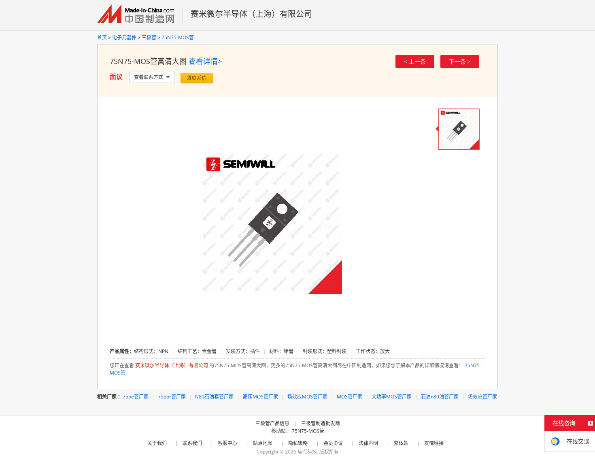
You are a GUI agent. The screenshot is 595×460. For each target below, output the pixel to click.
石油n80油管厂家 (440, 396)
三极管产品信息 (272, 423)
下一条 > (460, 61)
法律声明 (368, 443)
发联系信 (196, 78)
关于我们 (157, 443)
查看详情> (205, 61)
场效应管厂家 (482, 396)
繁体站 (401, 443)
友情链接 (434, 443)
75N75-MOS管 (178, 37)
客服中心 (227, 443)
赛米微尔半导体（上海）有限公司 (251, 14)
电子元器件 (124, 37)
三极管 (149, 37)
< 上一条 (415, 61)
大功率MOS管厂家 (392, 396)
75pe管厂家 (136, 396)
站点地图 (262, 443)
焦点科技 (307, 451)
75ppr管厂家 (172, 396)
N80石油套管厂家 (214, 396)
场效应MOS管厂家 (307, 396)
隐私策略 (298, 443)
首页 (102, 37)
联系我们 (192, 443)
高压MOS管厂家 (260, 396)
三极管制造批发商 (320, 423)
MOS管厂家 (349, 396)
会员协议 (333, 443)
